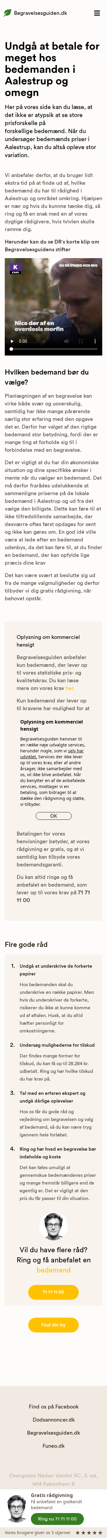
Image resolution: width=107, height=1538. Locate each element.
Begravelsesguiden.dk (40, 13)
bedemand (54, 1270)
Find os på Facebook (53, 1406)
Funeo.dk (53, 1446)
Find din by (53, 1325)
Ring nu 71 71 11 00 (57, 1519)
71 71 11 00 (53, 1292)
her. (70, 688)
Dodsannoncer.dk (54, 1419)
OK (53, 816)
